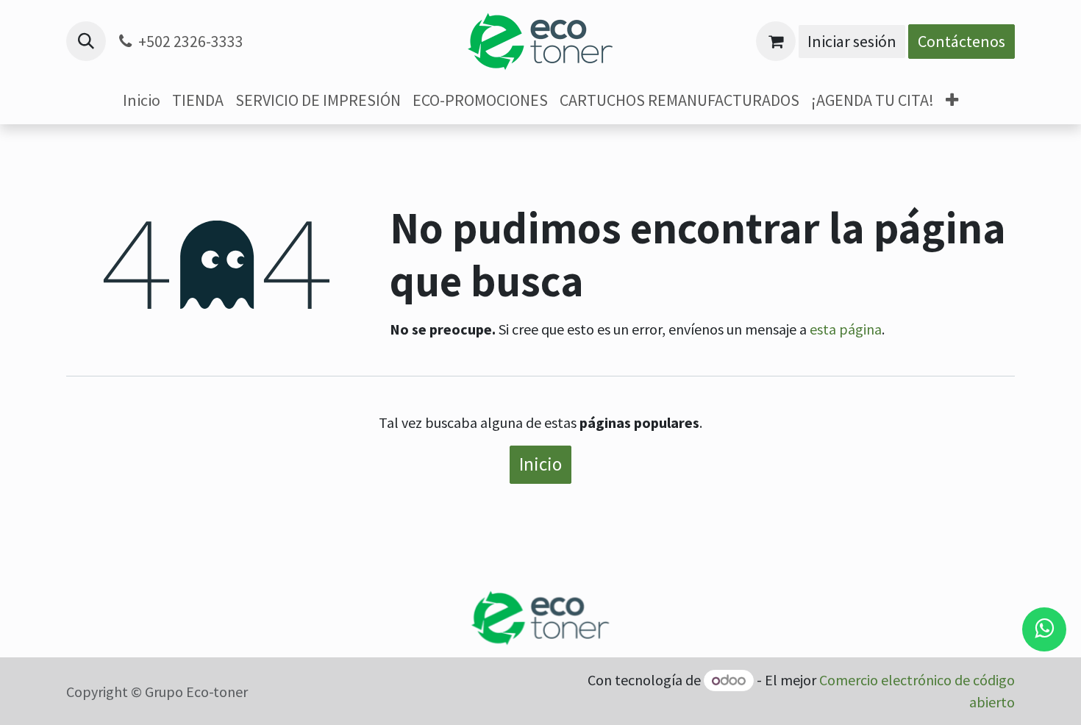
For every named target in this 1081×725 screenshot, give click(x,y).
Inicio (540, 464)
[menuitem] (141, 100)
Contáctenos (961, 41)
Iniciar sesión (851, 41)
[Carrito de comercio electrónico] (776, 41)
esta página (846, 329)
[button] (86, 41)
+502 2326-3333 (190, 41)
